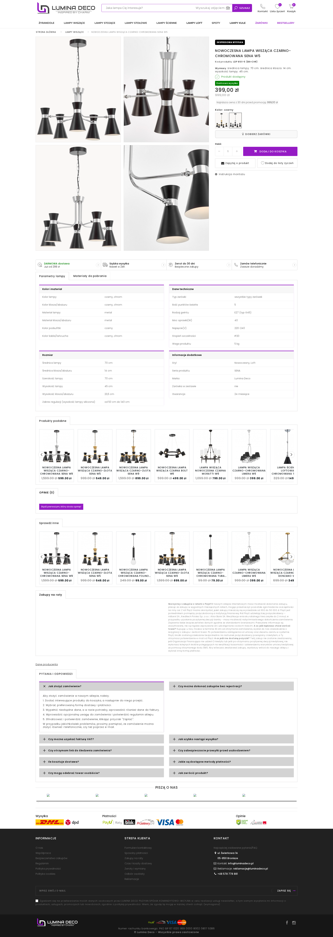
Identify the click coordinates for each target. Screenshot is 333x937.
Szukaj (244, 8)
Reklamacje (132, 879)
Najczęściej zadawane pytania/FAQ (235, 848)
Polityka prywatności (48, 868)
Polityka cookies (45, 874)
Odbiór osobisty (135, 874)
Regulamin (42, 863)
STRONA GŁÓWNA (46, 32)
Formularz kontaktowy (138, 848)
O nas (39, 848)
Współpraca (43, 853)
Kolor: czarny (224, 109)
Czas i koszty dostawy (138, 863)
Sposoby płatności (136, 853)
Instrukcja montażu (232, 174)
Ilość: (218, 143)
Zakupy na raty (134, 858)
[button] (101, 686)
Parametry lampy (52, 276)
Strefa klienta (137, 838)
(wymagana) (161, 902)
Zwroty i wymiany (135, 868)
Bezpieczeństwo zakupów (51, 858)
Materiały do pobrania (90, 276)
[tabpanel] (68, 795)
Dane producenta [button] (47, 664)
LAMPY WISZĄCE (74, 32)
